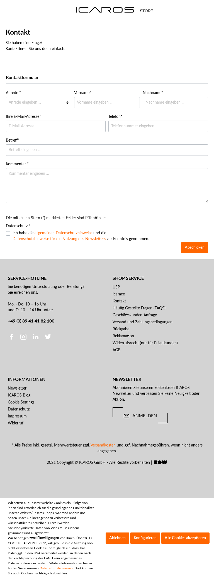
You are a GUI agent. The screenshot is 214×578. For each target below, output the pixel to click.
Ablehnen (117, 538)
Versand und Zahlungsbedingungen (142, 322)
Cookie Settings (21, 402)
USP (116, 287)
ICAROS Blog (19, 395)
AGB (116, 350)
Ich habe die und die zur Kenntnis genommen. (81, 236)
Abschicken (195, 248)
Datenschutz (19, 409)
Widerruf (15, 423)
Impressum (17, 416)
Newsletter (17, 388)
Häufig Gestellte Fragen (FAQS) (139, 308)
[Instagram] (24, 337)
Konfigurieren (145, 538)
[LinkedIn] (36, 337)
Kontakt (119, 301)
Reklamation (123, 336)
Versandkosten (103, 445)
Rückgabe (121, 329)
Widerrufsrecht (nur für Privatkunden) (145, 343)
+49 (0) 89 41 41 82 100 (31, 321)
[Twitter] (48, 337)
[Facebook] (12, 337)
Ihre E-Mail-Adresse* (23, 117)
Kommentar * (17, 164)
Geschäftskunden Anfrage (135, 315)
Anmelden (144, 416)
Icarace (119, 294)
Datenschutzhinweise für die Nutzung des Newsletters (59, 239)
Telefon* (115, 117)
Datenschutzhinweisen (56, 568)
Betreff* (12, 140)
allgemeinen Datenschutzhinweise (63, 233)
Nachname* (153, 93)
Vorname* (82, 93)
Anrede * (13, 93)
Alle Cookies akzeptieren (185, 538)
